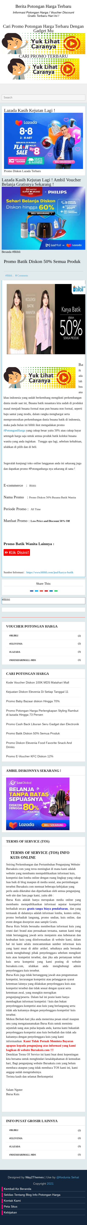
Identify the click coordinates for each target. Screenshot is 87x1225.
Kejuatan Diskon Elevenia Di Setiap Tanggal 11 (37, 691)
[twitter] (22, 1219)
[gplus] (34, 1219)
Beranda (6, 251)
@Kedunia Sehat (67, 1177)
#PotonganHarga (14, 430)
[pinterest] (65, 1219)
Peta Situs (10, 1206)
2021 (50, 1183)
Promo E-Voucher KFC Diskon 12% (29, 756)
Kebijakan (10, 1212)
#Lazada (14, 652)
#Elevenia (15, 643)
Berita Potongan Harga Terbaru (43, 6)
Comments (21, 275)
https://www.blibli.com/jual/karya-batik (49, 572)
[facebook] (28, 1219)
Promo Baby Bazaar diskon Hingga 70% (33, 701)
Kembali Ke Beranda (17, 1188)
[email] (52, 1219)
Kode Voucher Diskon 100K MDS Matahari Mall (37, 682)
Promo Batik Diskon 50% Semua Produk (33, 733)
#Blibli (16, 251)
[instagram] (40, 1219)
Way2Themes (34, 1177)
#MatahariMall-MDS (22, 660)
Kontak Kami (12, 1200)
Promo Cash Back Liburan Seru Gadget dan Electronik (42, 724)
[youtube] (59, 1219)
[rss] (46, 1219)
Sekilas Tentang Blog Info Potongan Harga (32, 1194)
